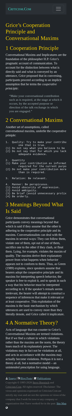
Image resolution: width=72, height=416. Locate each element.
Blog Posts (26, 378)
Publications (44, 378)
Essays (12, 378)
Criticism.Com (19, 9)
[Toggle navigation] (58, 9)
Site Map (61, 403)
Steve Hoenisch (41, 382)
